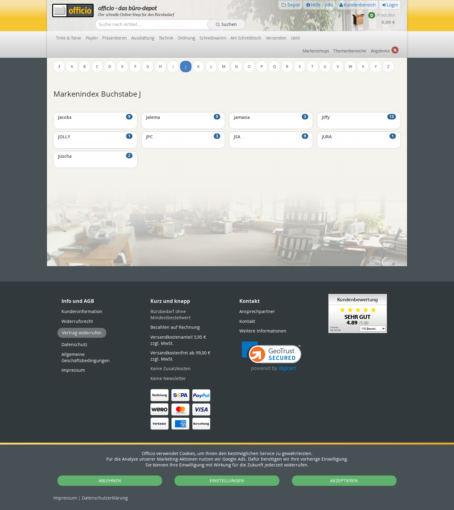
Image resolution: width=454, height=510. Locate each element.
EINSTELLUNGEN (227, 480)
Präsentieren (114, 38)
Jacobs (94, 117)
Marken (315, 51)
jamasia (270, 117)
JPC (182, 136)
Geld (295, 38)
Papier (92, 38)
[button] (272, 356)
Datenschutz (105, 498)
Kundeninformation (81, 311)
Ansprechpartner (257, 311)
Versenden (276, 38)
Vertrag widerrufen (82, 333)
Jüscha (94, 156)
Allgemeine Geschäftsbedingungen (85, 357)
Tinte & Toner (69, 38)
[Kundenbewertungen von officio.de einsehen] (357, 313)
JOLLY (94, 136)
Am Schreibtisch (246, 38)
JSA (270, 136)
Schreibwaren (213, 38)
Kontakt (247, 321)
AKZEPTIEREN (344, 480)
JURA (358, 136)
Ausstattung (142, 38)
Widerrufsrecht (77, 321)
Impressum (65, 498)
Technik (166, 38)
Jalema (182, 117)
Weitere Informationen (262, 331)
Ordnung (186, 38)
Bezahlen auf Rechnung (175, 327)
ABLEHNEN (110, 480)
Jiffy (358, 117)
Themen (349, 51)
